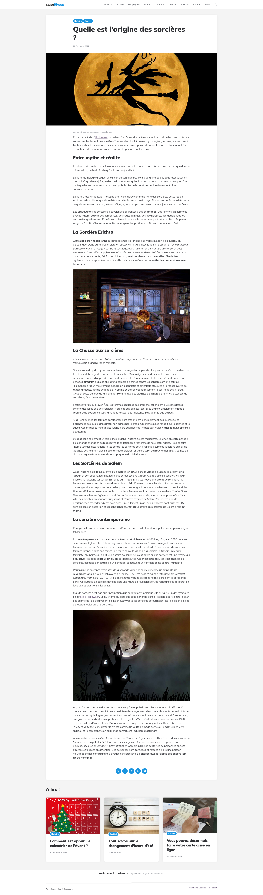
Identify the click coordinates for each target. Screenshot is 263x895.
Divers (207, 4)
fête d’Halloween (89, 596)
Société (196, 4)
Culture (158, 4)
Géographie (133, 4)
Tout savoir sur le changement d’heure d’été (130, 843)
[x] (118, 771)
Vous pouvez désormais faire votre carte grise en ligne (188, 845)
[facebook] (125, 771)
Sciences (184, 4)
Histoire (120, 4)
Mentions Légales (197, 888)
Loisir (171, 4)
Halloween (101, 137)
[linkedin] (138, 771)
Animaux (108, 4)
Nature (147, 4)
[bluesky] (144, 771)
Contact (213, 888)
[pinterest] (131, 771)
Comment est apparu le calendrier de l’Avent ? (70, 843)
